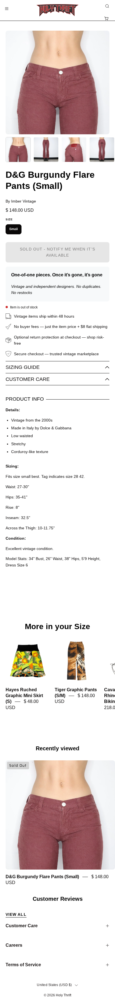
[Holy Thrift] (57, 10)
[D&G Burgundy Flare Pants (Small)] (18, 149)
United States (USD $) (54, 985)
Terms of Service (23, 964)
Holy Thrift (63, 995)
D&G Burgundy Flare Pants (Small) (42, 876)
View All (16, 914)
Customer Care (28, 379)
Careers (14, 945)
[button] (106, 6)
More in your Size (57, 627)
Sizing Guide (23, 367)
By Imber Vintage (21, 201)
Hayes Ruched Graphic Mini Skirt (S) (24, 695)
